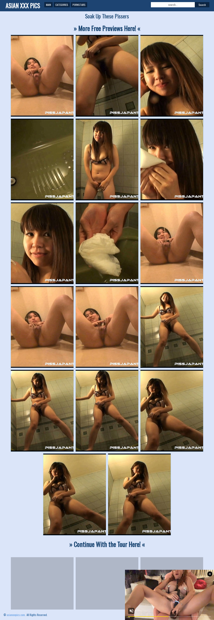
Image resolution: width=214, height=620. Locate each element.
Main (48, 4)
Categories (61, 4)
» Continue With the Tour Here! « (107, 544)
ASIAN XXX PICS (23, 5)
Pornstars (79, 4)
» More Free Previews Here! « (107, 28)
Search (202, 4)
